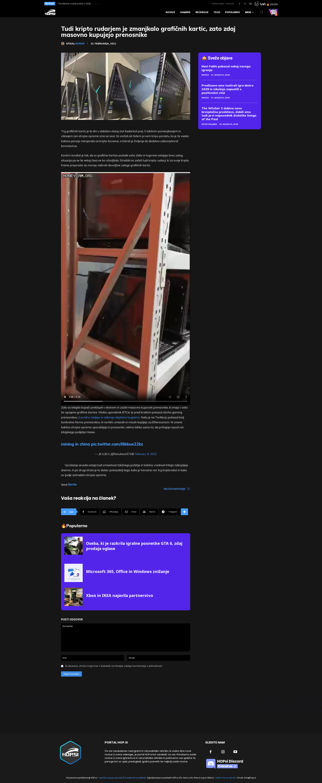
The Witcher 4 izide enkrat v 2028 (74, 3)
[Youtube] (250, 4)
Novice (205, 75)
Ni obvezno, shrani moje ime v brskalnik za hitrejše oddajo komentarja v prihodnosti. (114, 666)
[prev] (149, 4)
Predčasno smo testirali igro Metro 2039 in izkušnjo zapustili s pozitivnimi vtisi (227, 89)
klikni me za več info (226, 777)
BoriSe (80, 43)
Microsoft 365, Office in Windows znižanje (127, 571)
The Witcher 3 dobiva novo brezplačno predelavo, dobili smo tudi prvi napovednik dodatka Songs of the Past (229, 113)
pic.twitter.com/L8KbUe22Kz (117, 444)
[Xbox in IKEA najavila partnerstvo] (73, 597)
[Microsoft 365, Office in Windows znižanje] (73, 573)
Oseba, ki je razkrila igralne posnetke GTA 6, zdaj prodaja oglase (134, 545)
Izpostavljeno (209, 124)
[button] (262, 12)
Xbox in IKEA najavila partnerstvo (119, 595)
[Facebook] (239, 4)
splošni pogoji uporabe (111, 777)
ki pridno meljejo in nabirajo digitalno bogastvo (109, 417)
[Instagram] (245, 4)
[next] (155, 4)
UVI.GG (274, 4)
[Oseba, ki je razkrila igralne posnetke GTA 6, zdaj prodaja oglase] (73, 546)
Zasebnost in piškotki (135, 777)
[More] (184, 511)
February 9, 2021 (145, 454)
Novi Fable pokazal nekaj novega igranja (226, 68)
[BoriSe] (63, 43)
